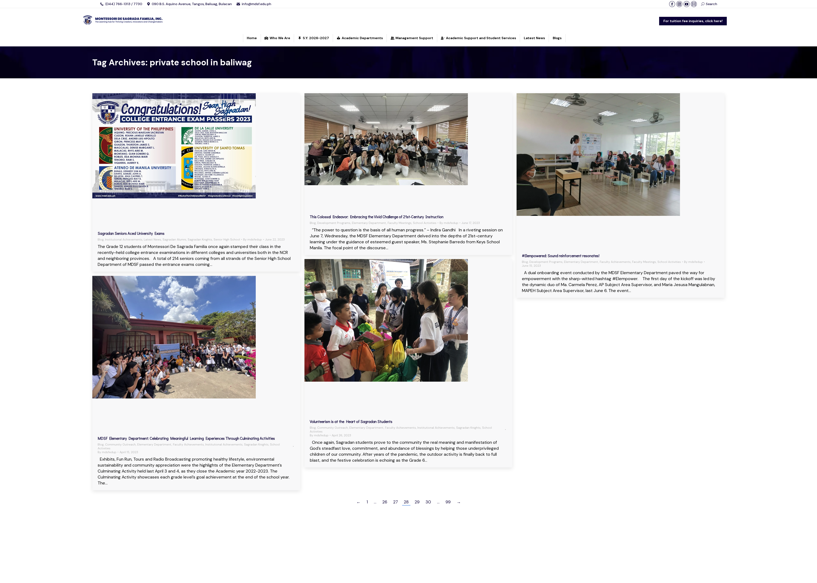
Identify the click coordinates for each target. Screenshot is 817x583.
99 (448, 502)
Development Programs (333, 223)
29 (417, 502)
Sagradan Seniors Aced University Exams (131, 233)
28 (406, 502)
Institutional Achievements (123, 239)
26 (384, 502)
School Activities (424, 223)
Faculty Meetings (399, 223)
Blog (101, 239)
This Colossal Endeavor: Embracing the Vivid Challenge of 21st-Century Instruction (376, 216)
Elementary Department (369, 223)
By (252, 239)
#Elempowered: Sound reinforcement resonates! (560, 255)
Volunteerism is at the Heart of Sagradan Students (351, 421)
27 (395, 502)
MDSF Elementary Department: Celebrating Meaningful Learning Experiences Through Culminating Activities (186, 438)
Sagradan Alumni (174, 239)
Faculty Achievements (615, 262)
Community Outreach (332, 428)
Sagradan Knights (200, 239)
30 (428, 502)
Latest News (152, 239)
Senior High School (227, 239)
